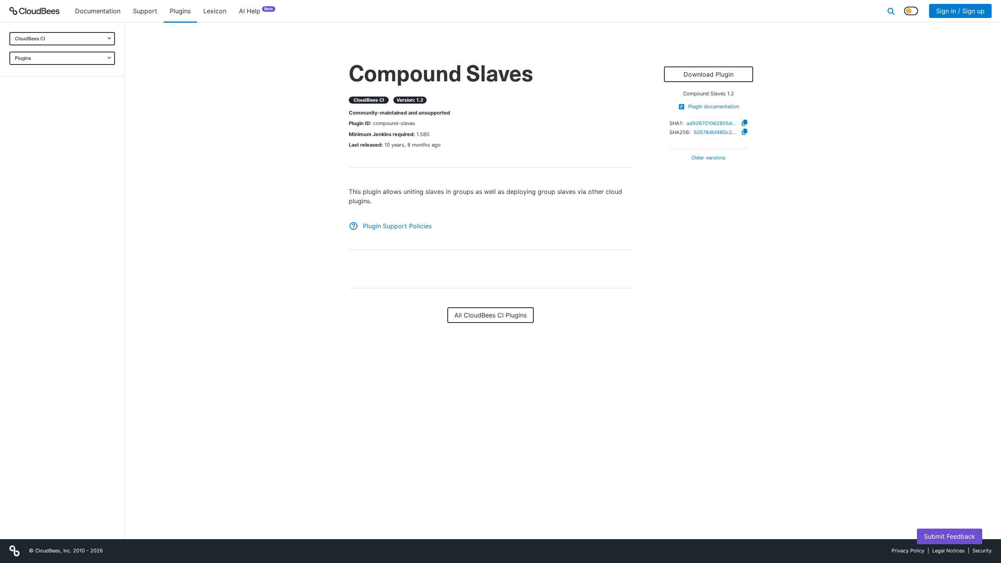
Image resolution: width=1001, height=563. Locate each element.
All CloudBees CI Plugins (490, 315)
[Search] (891, 11)
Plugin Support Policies (397, 226)
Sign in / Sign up (960, 11)
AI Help (256, 11)
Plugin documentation (713, 106)
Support (145, 11)
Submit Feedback (949, 536)
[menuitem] (98, 11)
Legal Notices (948, 551)
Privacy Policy (908, 551)
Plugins (23, 58)
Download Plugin (708, 74)
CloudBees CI (30, 38)
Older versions (708, 158)
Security (982, 551)
